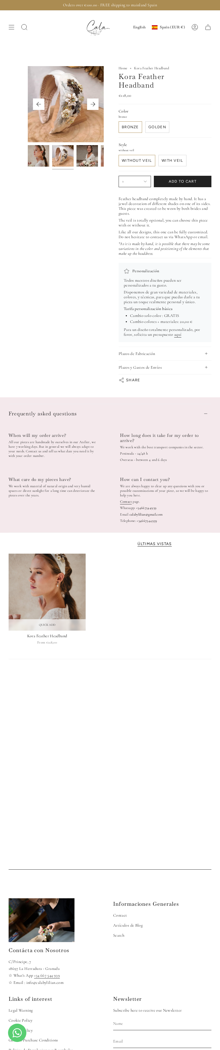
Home (123, 68)
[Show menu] (11, 27)
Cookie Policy (21, 1020)
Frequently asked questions (43, 413)
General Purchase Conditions (33, 1040)
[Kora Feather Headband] (47, 592)
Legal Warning (21, 1010)
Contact (120, 915)
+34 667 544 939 (47, 975)
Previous (38, 104)
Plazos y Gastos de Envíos (140, 367)
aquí (177, 334)
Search (118, 935)
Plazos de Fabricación (137, 353)
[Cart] (208, 27)
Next (93, 104)
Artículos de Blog (128, 925)
